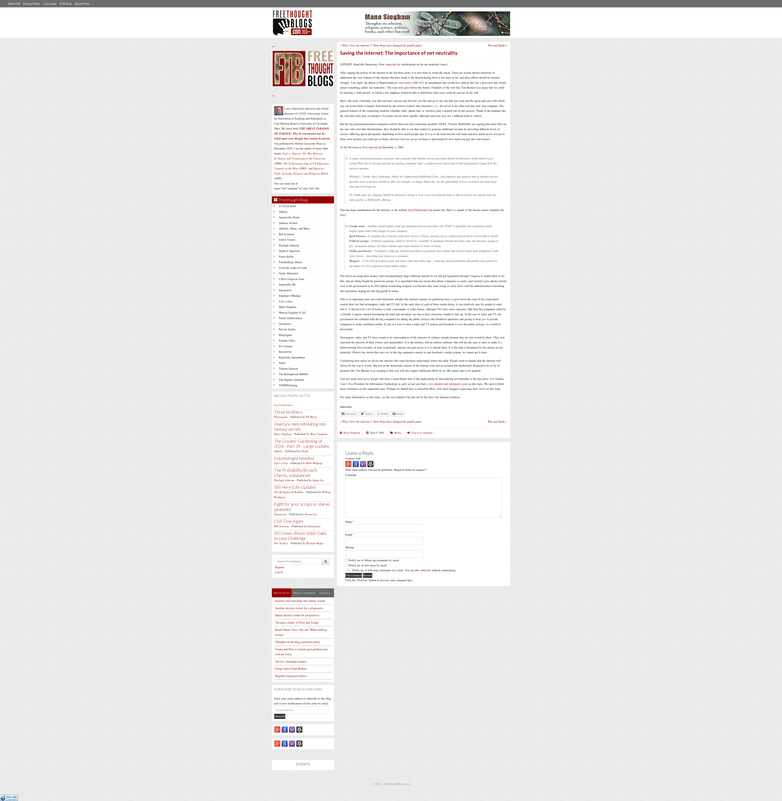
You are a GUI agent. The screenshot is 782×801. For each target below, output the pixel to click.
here (342, 215)
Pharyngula (285, 335)
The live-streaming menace (290, 661)
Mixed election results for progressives (297, 615)
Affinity (283, 212)
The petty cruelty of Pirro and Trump (296, 622)
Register (279, 567)
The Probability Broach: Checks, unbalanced (295, 472)
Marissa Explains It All (292, 312)
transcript (390, 64)
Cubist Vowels (287, 240)
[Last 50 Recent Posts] (283, 405)
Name (349, 522)
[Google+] (277, 729)
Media (397, 432)
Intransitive (285, 290)
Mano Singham (287, 307)
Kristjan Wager (314, 543)
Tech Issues (49, 3)
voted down (405, 83)
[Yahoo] (292, 729)
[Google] (284, 729)
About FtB (14, 3)
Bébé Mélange (314, 463)
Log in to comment (422, 432)
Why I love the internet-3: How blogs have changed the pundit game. (382, 45)
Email (349, 534)
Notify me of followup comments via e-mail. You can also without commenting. (403, 570)
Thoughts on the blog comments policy (297, 642)
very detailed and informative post (448, 384)
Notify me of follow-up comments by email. (374, 560)
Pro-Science (286, 346)
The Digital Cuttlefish (291, 380)
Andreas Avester (288, 223)
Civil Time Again (288, 521)
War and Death (496, 45)
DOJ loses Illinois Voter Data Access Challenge (300, 536)
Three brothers (288, 411)
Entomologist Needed (294, 458)
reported (373, 147)
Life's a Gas (285, 301)
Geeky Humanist (288, 273)
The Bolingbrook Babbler (293, 374)
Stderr (282, 363)
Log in (279, 572)
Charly (305, 451)
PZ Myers (311, 417)
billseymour (314, 526)
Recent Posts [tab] (281, 592)
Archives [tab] (324, 592)
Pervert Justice (287, 329)
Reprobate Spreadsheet (292, 357)
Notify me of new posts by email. (368, 565)
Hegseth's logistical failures (290, 676)
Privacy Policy (31, 3)
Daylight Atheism (289, 245)
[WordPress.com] (299, 729)
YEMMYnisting (288, 385)
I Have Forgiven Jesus (291, 279)
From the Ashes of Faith (293, 268)
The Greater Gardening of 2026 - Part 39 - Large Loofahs (301, 443)
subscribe (425, 570)
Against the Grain (289, 217)
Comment (350, 475)
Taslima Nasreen (288, 368)
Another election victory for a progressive (299, 608)
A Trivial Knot (287, 206)
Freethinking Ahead (290, 262)
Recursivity (285, 352)
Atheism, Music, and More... (295, 228)
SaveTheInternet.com (420, 210)
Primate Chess (287, 340)
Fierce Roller (286, 256)
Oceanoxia (285, 324)
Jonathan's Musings (290, 296)
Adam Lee (318, 480)
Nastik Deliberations (290, 318)
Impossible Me (287, 284)
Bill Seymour (286, 234)
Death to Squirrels (289, 251)
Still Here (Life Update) (295, 487)
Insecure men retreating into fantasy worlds (300, 426)
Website (349, 547)
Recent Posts (82, 3)
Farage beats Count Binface (291, 668)
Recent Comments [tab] (304, 592)
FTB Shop (66, 3)
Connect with (352, 458)
